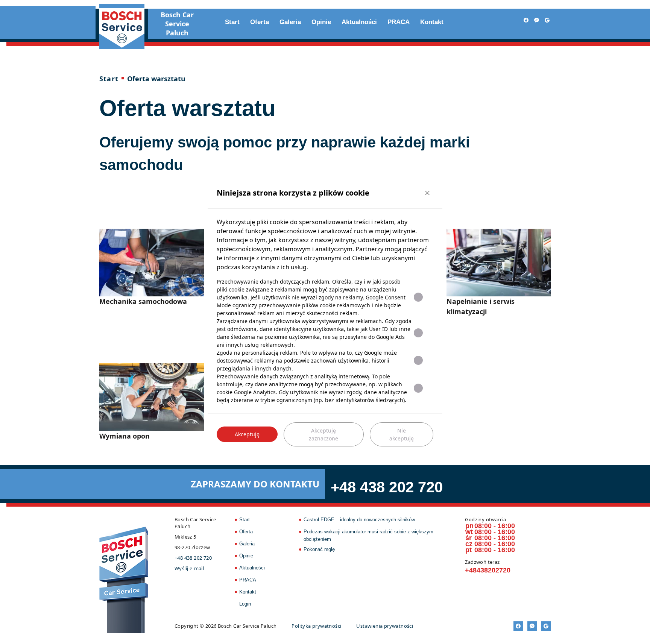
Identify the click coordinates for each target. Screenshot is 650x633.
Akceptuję (247, 434)
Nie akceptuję (401, 434)
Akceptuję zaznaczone (323, 434)
